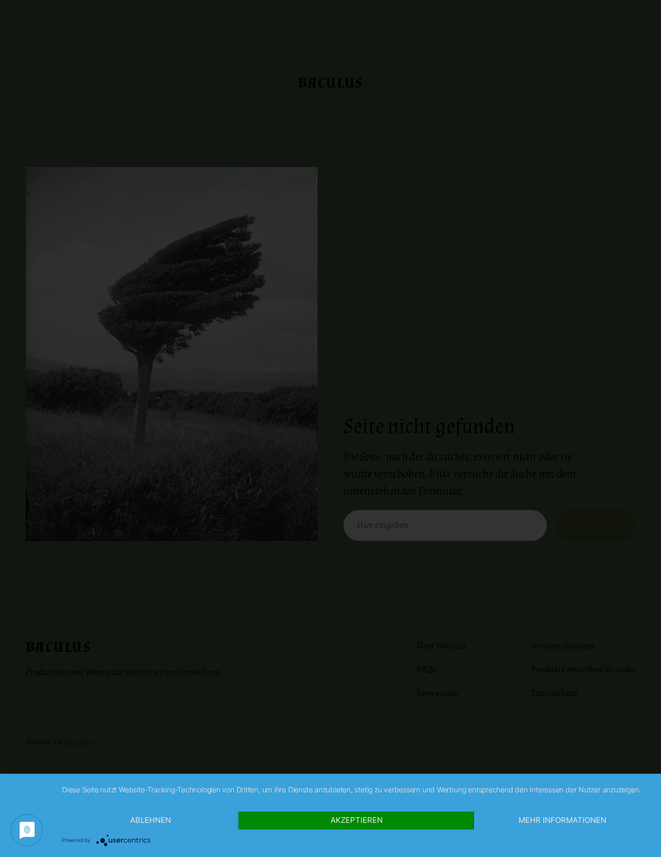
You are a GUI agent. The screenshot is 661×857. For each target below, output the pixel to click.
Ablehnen (150, 820)
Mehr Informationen (562, 820)
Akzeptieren (356, 820)
